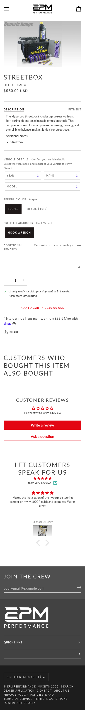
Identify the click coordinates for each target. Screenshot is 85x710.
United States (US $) (24, 677)
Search (67, 686)
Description (14, 109)
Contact (44, 691)
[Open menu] (10, 9)
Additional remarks (42, 247)
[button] (39, 543)
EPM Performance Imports (28, 686)
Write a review (42, 425)
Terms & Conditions (51, 699)
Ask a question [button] (42, 436)
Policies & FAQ (42, 695)
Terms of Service (18, 699)
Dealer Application (19, 691)
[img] (42, 478)
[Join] (77, 587)
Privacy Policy (16, 695)
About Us (62, 691)
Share (14, 332)
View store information (23, 296)
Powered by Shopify (20, 703)
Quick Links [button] (13, 642)
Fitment (74, 109)
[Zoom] (42, 44)
